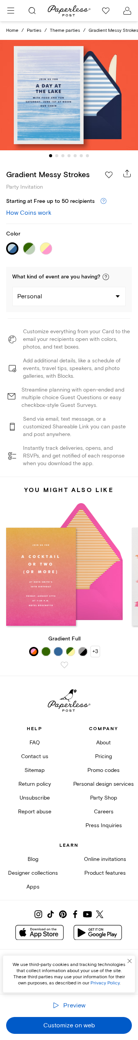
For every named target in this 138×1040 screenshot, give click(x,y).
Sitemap (35, 770)
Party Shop (103, 798)
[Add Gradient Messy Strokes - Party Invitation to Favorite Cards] (108, 174)
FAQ (35, 742)
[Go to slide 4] (69, 155)
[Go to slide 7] (87, 155)
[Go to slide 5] (75, 155)
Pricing (103, 756)
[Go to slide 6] (81, 155)
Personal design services (103, 784)
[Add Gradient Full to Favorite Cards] (64, 665)
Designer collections (33, 873)
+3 (95, 651)
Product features (105, 873)
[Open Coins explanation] (103, 201)
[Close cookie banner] (129, 961)
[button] (106, 277)
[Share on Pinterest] (62, 914)
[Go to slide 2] (56, 155)
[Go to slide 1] (50, 155)
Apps (32, 887)
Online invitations (105, 859)
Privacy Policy (105, 983)
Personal (29, 296)
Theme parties (65, 30)
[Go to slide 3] (62, 155)
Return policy (34, 784)
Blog (33, 859)
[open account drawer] (127, 10)
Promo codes (103, 770)
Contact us (34, 756)
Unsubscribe (35, 798)
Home (12, 30)
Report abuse (34, 811)
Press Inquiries (103, 825)
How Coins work (28, 213)
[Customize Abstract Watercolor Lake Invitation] (69, 95)
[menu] (10, 10)
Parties (34, 30)
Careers (103, 811)
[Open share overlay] (127, 173)
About (103, 742)
